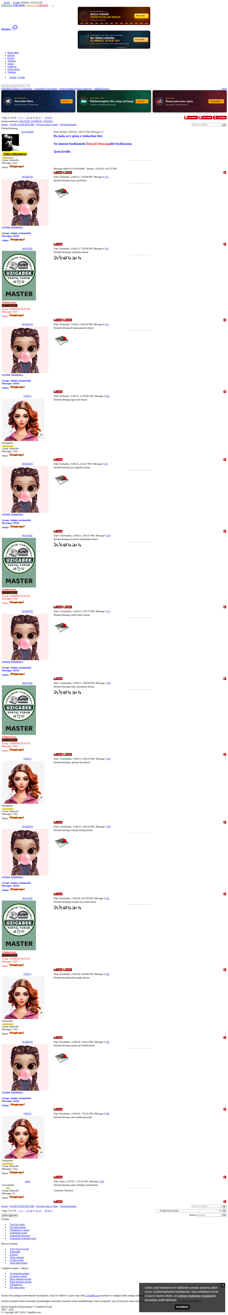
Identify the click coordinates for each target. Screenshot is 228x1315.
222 (107, 974)
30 (49, 117)
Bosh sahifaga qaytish (20, 1279)
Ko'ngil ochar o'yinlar (47, 124)
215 (106, 464)
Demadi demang (68, 124)
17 (40, 117)
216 (108, 535)
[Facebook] (5, 1292)
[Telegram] (10, 1292)
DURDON (36, 121)
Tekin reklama (16, 1257)
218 (108, 683)
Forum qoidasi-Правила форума (75, 88)
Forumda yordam (18, 1276)
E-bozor (13, 1254)
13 (27, 117)
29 (46, 117)
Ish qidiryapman (17, 1227)
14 (30, 117)
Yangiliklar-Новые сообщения (16, 88)
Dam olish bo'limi (18, 1263)
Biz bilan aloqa (17, 1287)
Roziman (182, 1307)
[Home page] (67, 172)
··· (52, 5)
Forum (4, 124)
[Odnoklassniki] (7, 1292)
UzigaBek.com (92, 1295)
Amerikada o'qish (18, 1232)
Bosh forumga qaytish (20, 1282)
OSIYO (27, 396)
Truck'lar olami (17, 1224)
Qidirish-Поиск (101, 88)
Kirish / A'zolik (17, 77)
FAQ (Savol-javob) (19, 1249)
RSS (223, 88)
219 (108, 758)
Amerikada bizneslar (19, 1235)
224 (107, 1113)
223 (107, 1042)
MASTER (25, 121)
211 (106, 177)
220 (108, 826)
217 (108, 611)
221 (107, 898)
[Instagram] (2, 1292)
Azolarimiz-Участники (45, 88)
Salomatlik (14, 1251)
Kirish (6, 2)
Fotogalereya (16, 1284)
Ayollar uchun (16, 1260)
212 (107, 248)
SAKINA (48, 121)
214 (107, 396)
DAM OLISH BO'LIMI (22, 124)
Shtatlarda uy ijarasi (19, 1230)
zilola (27, 1181)
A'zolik (16, 2)
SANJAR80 (27, 132)
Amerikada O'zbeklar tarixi (22, 1238)
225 (102, 1181)
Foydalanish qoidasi (19, 1273)
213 (107, 324)
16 (37, 117)
